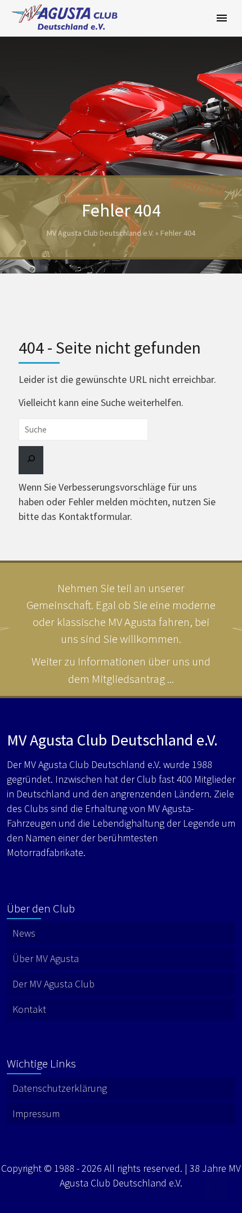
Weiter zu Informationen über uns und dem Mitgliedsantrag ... (121, 670)
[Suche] (31, 460)
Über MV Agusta (45, 958)
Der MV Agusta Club (53, 983)
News (23, 933)
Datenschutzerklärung (59, 1088)
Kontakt (29, 1009)
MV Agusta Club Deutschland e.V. (100, 233)
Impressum (36, 1113)
